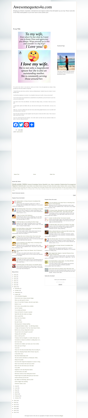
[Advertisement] (38, 20)
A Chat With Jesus (19, 353)
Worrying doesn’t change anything (22, 324)
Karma (60, 188)
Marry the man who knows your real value (24, 365)
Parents (15, 188)
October (17, 290)
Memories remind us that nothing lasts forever (25, 373)
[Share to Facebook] (21, 129)
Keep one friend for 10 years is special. (23, 312)
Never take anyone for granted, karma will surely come (61, 268)
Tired (62, 187)
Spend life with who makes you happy (23, 314)
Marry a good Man (19, 316)
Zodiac (58, 186)
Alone (66, 186)
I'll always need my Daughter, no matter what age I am (27, 337)
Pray (70, 188)
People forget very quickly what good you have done (26, 375)
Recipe (72, 188)
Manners (30, 188)
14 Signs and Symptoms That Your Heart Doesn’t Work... (28, 328)
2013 (15, 412)
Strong (44, 186)
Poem (38, 187)
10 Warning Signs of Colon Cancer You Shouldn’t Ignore (29, 264)
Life (47, 186)
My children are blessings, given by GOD (24, 379)
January (17, 398)
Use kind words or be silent (21, 371)
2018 (15, 402)
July (16, 386)
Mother (31, 186)
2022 (15, 282)
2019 (15, 400)
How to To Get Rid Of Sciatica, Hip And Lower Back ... (27, 302)
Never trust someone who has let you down (24, 363)
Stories (40, 184)
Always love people (19, 359)
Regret (19, 188)
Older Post (52, 174)
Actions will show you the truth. (22, 377)
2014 (15, 410)
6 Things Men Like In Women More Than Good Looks (28, 236)
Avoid (67, 187)
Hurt (26, 187)
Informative (54, 186)
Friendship (14, 187)
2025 (15, 276)
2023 (15, 280)
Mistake (67, 188)
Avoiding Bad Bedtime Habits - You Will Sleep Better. (26, 326)
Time (75, 188)
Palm (37, 188)
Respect (29, 187)
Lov (62, 188)
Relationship (63, 184)
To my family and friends (20, 310)
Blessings (43, 188)
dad (64, 187)
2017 (15, 404)
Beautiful (45, 184)
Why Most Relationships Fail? (21, 355)
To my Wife (17, 367)
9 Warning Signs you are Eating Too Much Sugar (27, 221)
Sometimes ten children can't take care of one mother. (27, 343)
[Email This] (18, 129)
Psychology (22, 187)
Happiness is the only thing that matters (24, 369)
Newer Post (16, 174)
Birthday (59, 187)
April (16, 392)
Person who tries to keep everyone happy (24, 298)
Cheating (47, 188)
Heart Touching (52, 187)
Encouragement (71, 184)
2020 (15, 286)
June (16, 388)
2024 (15, 278)
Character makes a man (20, 383)
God (34, 186)
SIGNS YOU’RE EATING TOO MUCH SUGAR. (59, 218)
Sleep (39, 188)
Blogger (61, 415)
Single (22, 188)
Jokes (52, 184)
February (17, 396)
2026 (15, 274)
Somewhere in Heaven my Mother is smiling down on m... (28, 339)
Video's (13, 190)
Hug (55, 188)
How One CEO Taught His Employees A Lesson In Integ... (28, 361)
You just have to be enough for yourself (23, 331)
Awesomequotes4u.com (32, 6)
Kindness (62, 186)
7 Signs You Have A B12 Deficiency (24, 215)
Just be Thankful (18, 308)
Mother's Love (18, 304)
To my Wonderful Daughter (21, 296)
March (16, 394)
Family (49, 186)
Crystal (53, 188)
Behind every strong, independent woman (24, 329)
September (17, 292)
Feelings (35, 187)
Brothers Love (26, 188)
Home (34, 174)
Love (49, 184)
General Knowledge (32, 184)
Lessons (69, 186)
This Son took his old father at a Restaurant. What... (26, 357)
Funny (27, 186)
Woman (41, 186)
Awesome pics (22, 186)
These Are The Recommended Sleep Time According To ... (28, 349)
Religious (74, 186)
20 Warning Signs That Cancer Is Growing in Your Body (61, 224)
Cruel (50, 188)
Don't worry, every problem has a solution (24, 306)
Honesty (18, 187)
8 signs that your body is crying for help (25, 258)
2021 (15, 284)
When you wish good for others (22, 300)
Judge (57, 188)
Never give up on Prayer (20, 345)
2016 (15, 406)
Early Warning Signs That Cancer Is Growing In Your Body (29, 208)
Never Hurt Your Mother (20, 318)
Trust (32, 187)
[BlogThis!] (19, 129)
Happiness (15, 186)
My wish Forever (18, 322)
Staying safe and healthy (20, 333)
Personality (42, 187)
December (17, 288)
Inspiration (57, 184)
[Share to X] (20, 129)
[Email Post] (16, 129)
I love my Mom (18, 320)
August (16, 294)
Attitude (37, 186)
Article (24, 184)
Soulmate (47, 187)
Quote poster (20, 131)
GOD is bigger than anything (21, 381)
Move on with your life (20, 335)
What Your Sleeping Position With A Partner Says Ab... (27, 351)
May (16, 390)
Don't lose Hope (18, 341)
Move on (34, 188)
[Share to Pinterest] (22, 129)
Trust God (17, 347)
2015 (15, 408)
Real (56, 187)
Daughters (70, 187)
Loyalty (64, 188)
